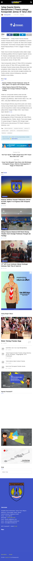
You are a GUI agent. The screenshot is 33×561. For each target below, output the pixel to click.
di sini (10, 112)
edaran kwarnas (8, 128)
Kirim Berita (4, 554)
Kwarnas (22, 15)
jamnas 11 (26, 128)
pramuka (10, 133)
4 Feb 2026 (4, 205)
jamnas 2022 (5, 130)
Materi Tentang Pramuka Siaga (11, 341)
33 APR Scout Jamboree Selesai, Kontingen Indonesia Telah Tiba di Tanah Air (14, 265)
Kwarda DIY (7, 557)
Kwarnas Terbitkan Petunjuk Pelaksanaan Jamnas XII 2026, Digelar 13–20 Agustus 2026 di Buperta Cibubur (16, 83)
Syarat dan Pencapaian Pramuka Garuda (15, 366)
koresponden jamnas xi (22, 130)
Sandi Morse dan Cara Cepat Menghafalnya (16, 348)
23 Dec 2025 (4, 268)
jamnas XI (12, 130)
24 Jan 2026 (4, 238)
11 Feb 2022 (16, 15)
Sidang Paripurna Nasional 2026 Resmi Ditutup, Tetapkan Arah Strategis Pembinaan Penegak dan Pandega (15, 88)
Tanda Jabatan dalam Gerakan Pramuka (15, 361)
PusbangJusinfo (7, 15)
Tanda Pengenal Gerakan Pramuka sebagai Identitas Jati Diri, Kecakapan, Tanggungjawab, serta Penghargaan (18, 354)
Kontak (10, 554)
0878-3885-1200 (11, 517)
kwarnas (4, 133)
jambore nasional (18, 128)
